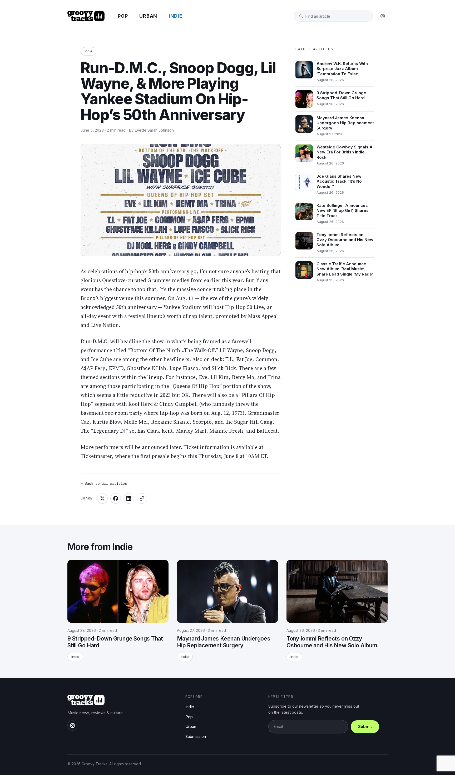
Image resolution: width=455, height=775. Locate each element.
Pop (123, 16)
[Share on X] (102, 498)
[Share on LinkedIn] (128, 498)
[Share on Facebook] (115, 498)
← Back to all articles (104, 483)
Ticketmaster (96, 456)
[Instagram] (383, 16)
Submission (195, 736)
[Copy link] (142, 498)
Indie (175, 16)
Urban (148, 16)
